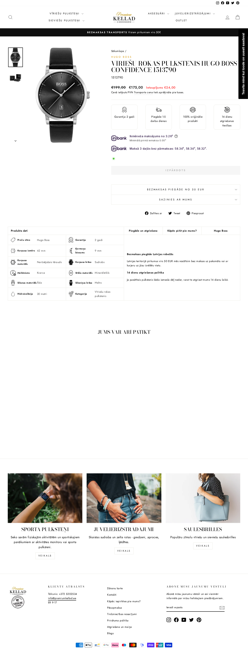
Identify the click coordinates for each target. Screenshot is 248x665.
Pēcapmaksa (114, 608)
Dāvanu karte (115, 588)
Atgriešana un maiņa (119, 627)
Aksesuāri (157, 13)
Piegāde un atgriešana (143, 231)
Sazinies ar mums (175, 199)
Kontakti (111, 595)
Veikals (45, 555)
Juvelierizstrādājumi (193, 13)
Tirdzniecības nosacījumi (122, 614)
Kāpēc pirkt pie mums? (182, 231)
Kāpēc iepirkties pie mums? (124, 601)
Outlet (181, 20)
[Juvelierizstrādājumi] (124, 498)
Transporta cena (143, 92)
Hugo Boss (121, 57)
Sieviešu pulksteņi (65, 20)
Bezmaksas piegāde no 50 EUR (175, 189)
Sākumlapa (117, 51)
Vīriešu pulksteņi (65, 13)
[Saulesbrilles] (203, 498)
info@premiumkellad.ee (62, 598)
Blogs (110, 633)
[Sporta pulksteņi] (45, 498)
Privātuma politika (117, 620)
